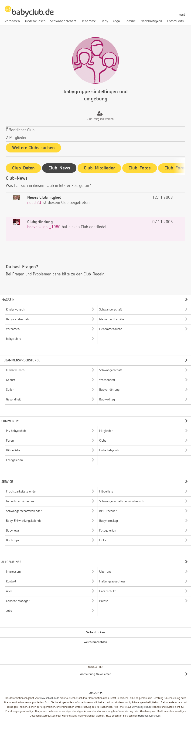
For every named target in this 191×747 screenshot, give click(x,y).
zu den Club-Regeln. (88, 274)
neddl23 (34, 203)
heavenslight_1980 (44, 227)
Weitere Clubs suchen (33, 147)
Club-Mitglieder (99, 168)
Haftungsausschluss (149, 715)
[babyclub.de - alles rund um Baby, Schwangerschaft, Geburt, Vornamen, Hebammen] (29, 14)
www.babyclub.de (49, 698)
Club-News (59, 168)
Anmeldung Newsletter (95, 674)
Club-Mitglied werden (100, 119)
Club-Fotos (140, 168)
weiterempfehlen (95, 642)
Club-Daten (23, 168)
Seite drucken (95, 632)
